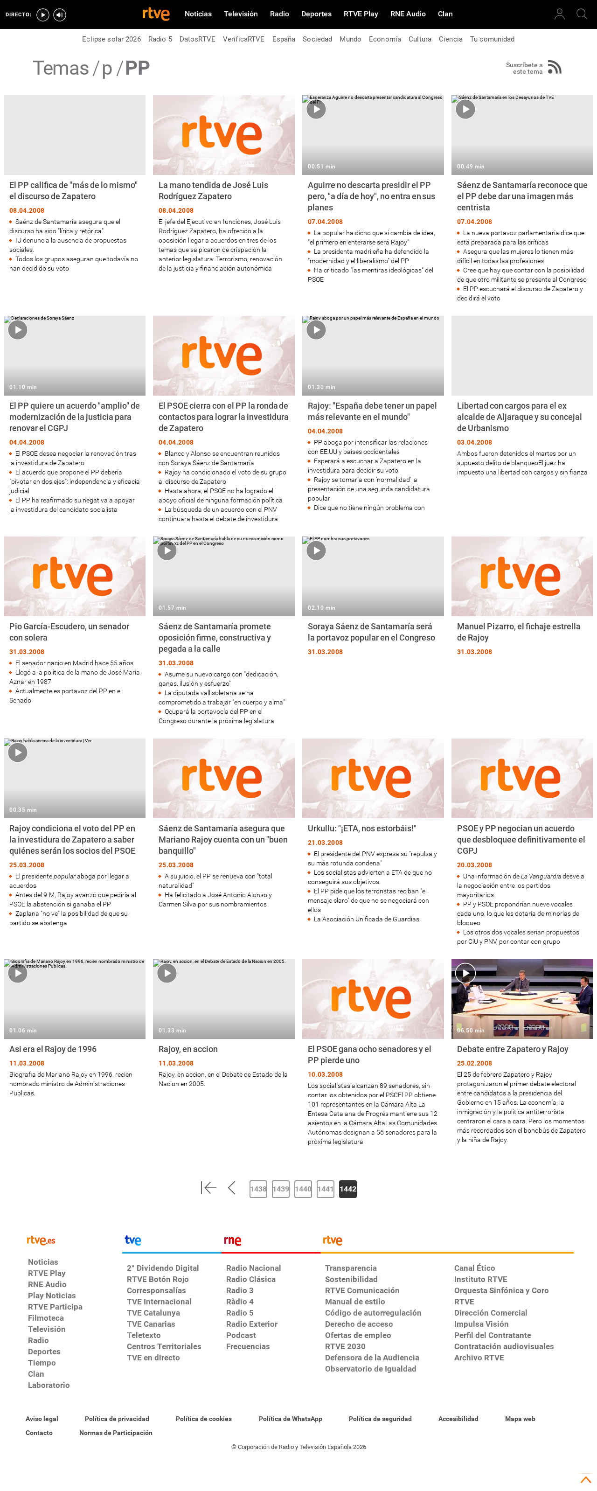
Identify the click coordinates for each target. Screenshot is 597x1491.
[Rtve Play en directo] (42, 15)
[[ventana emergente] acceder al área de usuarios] (559, 14)
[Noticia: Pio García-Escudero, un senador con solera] (75, 620)
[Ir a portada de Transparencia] (447, 1243)
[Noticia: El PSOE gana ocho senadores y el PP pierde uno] (373, 1052)
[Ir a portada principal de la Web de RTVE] (72, 1239)
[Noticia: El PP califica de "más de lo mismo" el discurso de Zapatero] (75, 184)
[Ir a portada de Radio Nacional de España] (271, 1243)
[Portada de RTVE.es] (156, 15)
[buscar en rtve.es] (582, 14)
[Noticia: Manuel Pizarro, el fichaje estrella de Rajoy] (522, 597)
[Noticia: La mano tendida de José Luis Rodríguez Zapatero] (224, 184)
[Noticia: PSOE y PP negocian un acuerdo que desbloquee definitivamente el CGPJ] (522, 842)
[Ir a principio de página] (585, 1479)
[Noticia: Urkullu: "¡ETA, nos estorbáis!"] (373, 831)
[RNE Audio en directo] (59, 15)
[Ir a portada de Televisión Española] (171, 1243)
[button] (208, 1188)
